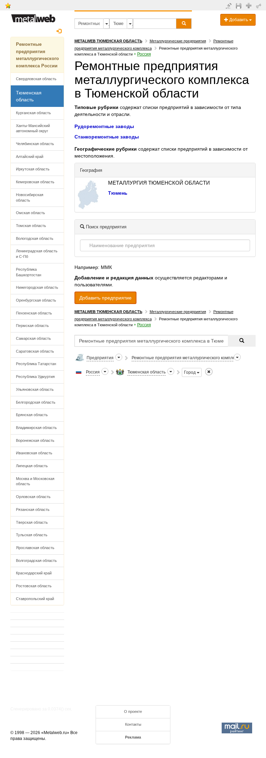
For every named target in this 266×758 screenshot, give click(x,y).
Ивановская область (34, 453)
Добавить (238, 19)
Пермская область (32, 325)
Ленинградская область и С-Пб (36, 254)
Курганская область (33, 113)
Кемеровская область (35, 182)
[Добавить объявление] (229, 5)
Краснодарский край (34, 573)
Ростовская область (34, 586)
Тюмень (117, 193)
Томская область (31, 226)
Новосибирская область (29, 197)
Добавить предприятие (105, 298)
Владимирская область (36, 428)
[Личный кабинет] (259, 5)
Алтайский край (29, 156)
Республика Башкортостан (28, 272)
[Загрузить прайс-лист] (239, 5)
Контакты (133, 724)
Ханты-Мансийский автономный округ (33, 128)
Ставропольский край (35, 599)
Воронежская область (35, 440)
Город (190, 372)
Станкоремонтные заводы (106, 137)
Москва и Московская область (35, 481)
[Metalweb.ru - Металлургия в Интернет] (33, 16)
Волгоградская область (36, 560)
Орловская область (33, 497)
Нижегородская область (37, 287)
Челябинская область (35, 144)
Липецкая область (32, 466)
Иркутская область (33, 169)
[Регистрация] (249, 5)
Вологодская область (34, 238)
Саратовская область (35, 351)
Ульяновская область (35, 389)
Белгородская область (35, 402)
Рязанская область (33, 509)
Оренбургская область (36, 300)
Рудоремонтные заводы (104, 126)
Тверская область (32, 522)
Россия (144, 54)
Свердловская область (36, 79)
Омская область (30, 213)
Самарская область (33, 338)
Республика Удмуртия (35, 376)
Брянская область (32, 415)
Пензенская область (34, 313)
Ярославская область (35, 548)
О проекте (133, 711)
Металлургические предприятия (178, 41)
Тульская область (31, 535)
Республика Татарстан (36, 364)
